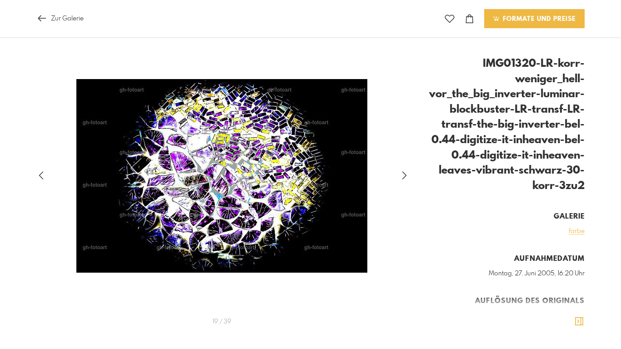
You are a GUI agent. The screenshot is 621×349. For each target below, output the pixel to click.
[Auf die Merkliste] (449, 19)
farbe (577, 231)
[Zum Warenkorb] (469, 19)
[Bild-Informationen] (579, 322)
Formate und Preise (538, 19)
